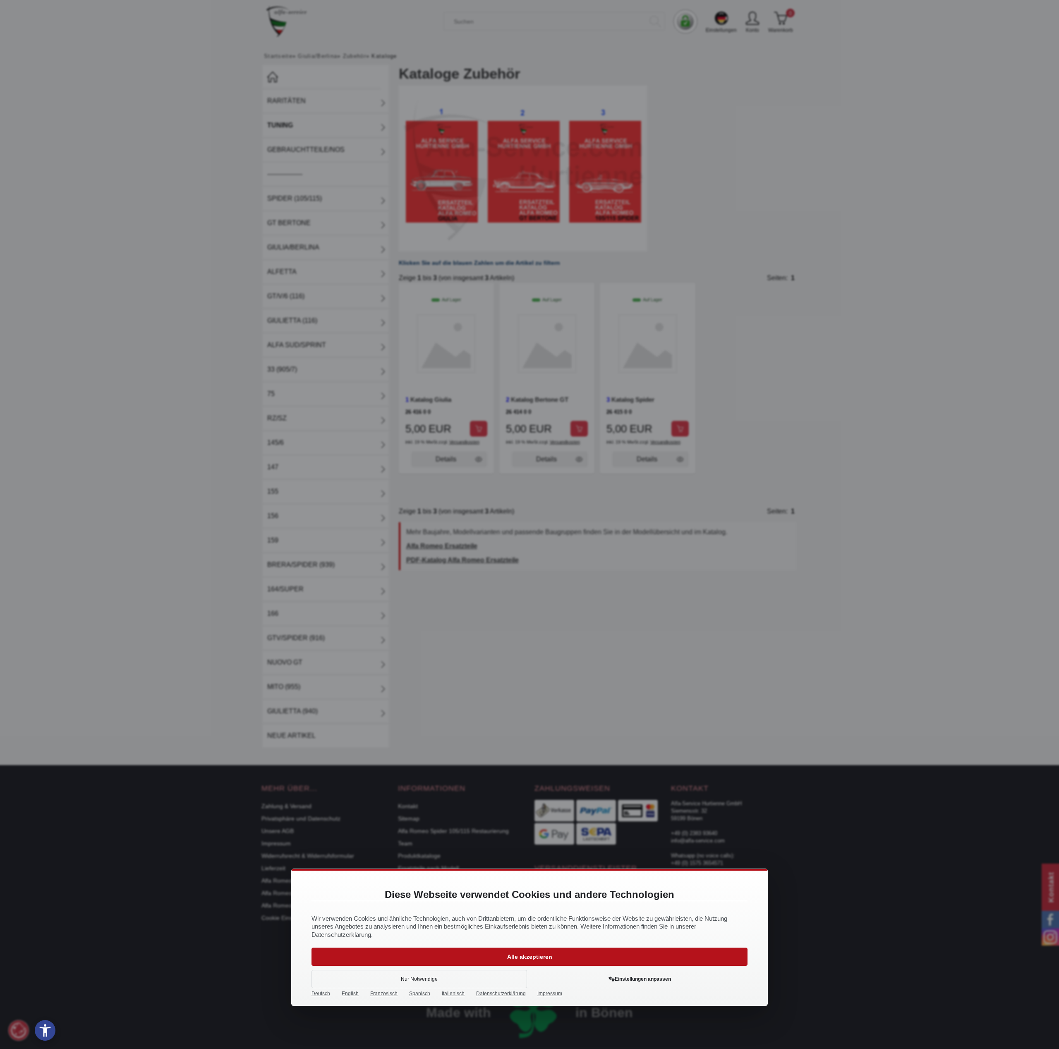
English (350, 993)
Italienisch (453, 993)
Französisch (384, 993)
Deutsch (320, 993)
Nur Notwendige (419, 979)
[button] (45, 1030)
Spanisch (419, 993)
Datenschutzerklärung (501, 993)
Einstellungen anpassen (643, 979)
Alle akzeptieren (529, 956)
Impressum (549, 993)
